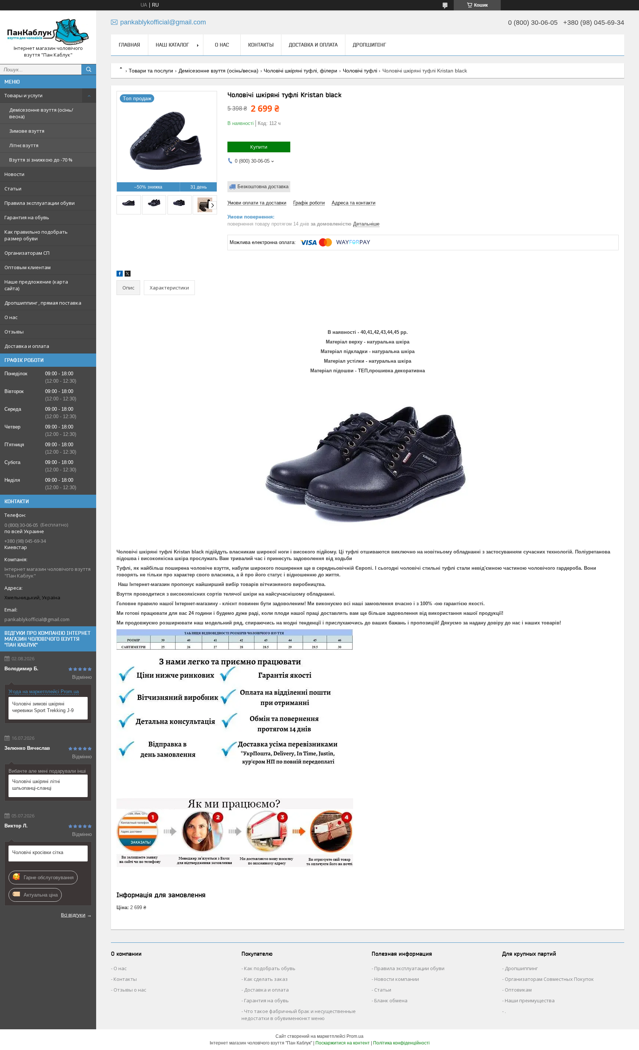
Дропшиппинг (521, 968)
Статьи (12, 188)
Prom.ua (355, 1036)
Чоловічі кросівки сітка (37, 852)
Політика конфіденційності (401, 1043)
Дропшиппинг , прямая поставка (42, 302)
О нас (10, 317)
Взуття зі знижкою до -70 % (40, 159)
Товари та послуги (151, 71)
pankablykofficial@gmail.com (37, 619)
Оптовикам (518, 989)
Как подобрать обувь (269, 968)
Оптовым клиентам (27, 267)
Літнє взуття (23, 145)
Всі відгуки (73, 914)
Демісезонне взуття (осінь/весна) (41, 113)
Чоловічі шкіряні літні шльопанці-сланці (36, 785)
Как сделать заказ (266, 979)
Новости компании (396, 979)
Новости (14, 174)
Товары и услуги (23, 95)
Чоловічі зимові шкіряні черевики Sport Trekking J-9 (43, 707)
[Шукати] (88, 69)
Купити (258, 146)
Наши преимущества (530, 1000)
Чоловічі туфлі (360, 71)
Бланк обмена (391, 1000)
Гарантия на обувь (26, 217)
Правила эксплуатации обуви (39, 203)
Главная (129, 45)
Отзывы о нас (130, 989)
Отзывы (14, 331)
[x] (128, 275)
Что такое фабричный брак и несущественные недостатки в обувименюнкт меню (298, 1015)
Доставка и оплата (26, 346)
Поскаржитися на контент (342, 1043)
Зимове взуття (26, 131)
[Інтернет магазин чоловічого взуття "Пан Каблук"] (48, 30)
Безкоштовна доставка (262, 186)
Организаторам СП (27, 253)
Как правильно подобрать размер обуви (36, 235)
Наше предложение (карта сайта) (36, 285)
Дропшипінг (369, 45)
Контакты (261, 45)
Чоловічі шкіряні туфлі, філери (300, 71)
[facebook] (119, 275)
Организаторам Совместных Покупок (549, 979)
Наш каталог (172, 45)
